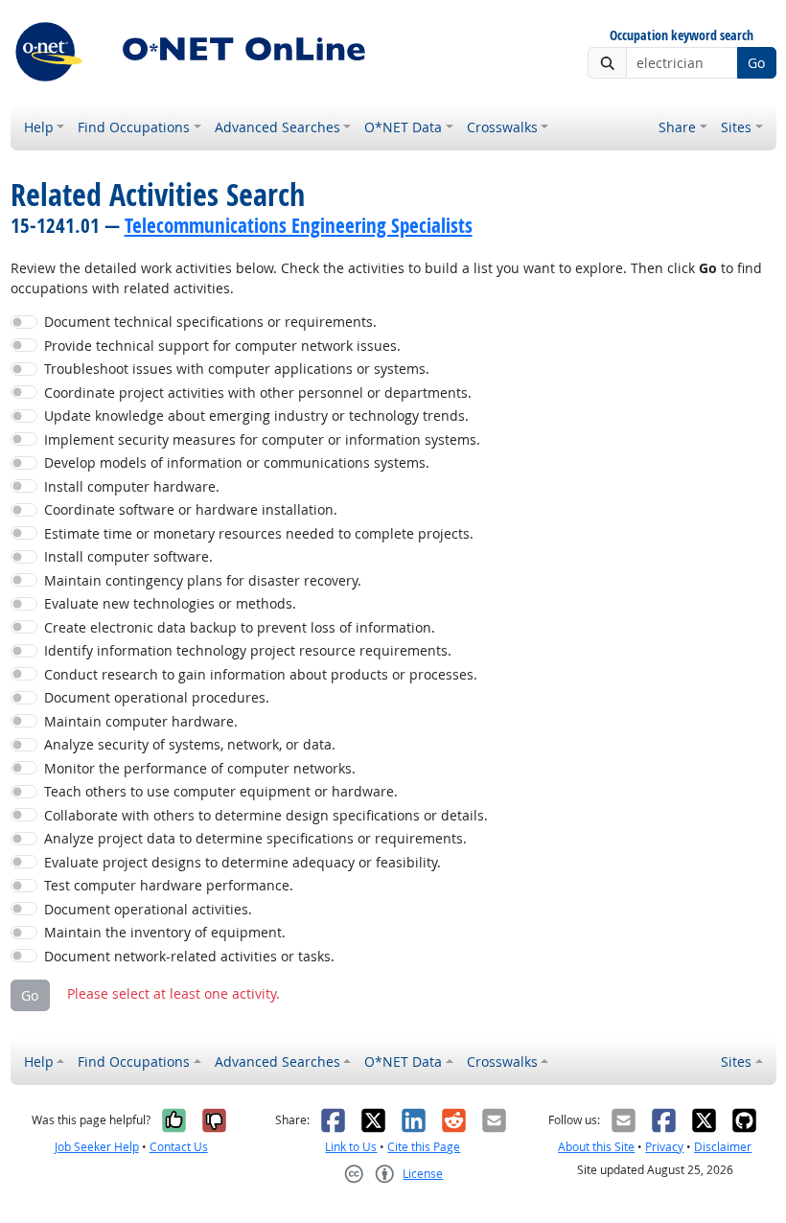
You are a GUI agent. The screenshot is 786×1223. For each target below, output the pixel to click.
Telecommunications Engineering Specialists (299, 225)
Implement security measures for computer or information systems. (262, 439)
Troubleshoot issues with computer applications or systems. (236, 368)
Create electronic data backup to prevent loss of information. (239, 627)
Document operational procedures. (156, 697)
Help (39, 127)
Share (677, 127)
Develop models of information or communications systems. (236, 462)
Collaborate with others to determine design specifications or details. (266, 815)
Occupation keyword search (681, 36)
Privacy (664, 1147)
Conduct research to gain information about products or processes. (260, 674)
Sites (736, 127)
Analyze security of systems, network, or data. (189, 744)
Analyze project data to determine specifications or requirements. (255, 838)
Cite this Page (423, 1147)
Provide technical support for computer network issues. (222, 345)
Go (756, 63)
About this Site (596, 1147)
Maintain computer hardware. (141, 721)
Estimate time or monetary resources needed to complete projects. (259, 533)
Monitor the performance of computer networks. (200, 768)
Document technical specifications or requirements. (210, 321)
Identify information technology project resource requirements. (247, 650)
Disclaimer (722, 1147)
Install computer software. (128, 556)
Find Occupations (134, 127)
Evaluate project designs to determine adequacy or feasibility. (242, 862)
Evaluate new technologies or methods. (170, 603)
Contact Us (179, 1147)
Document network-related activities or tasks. (189, 956)
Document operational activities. (148, 909)
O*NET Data (403, 127)
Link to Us (351, 1147)
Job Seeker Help (97, 1147)
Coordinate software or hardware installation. (190, 509)
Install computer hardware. (132, 486)
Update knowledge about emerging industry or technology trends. (256, 415)
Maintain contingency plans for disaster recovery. (202, 580)
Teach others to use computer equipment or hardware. (221, 791)
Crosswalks (502, 127)
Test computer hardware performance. (168, 885)
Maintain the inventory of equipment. (165, 932)
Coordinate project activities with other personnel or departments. (258, 392)
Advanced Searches (277, 127)
